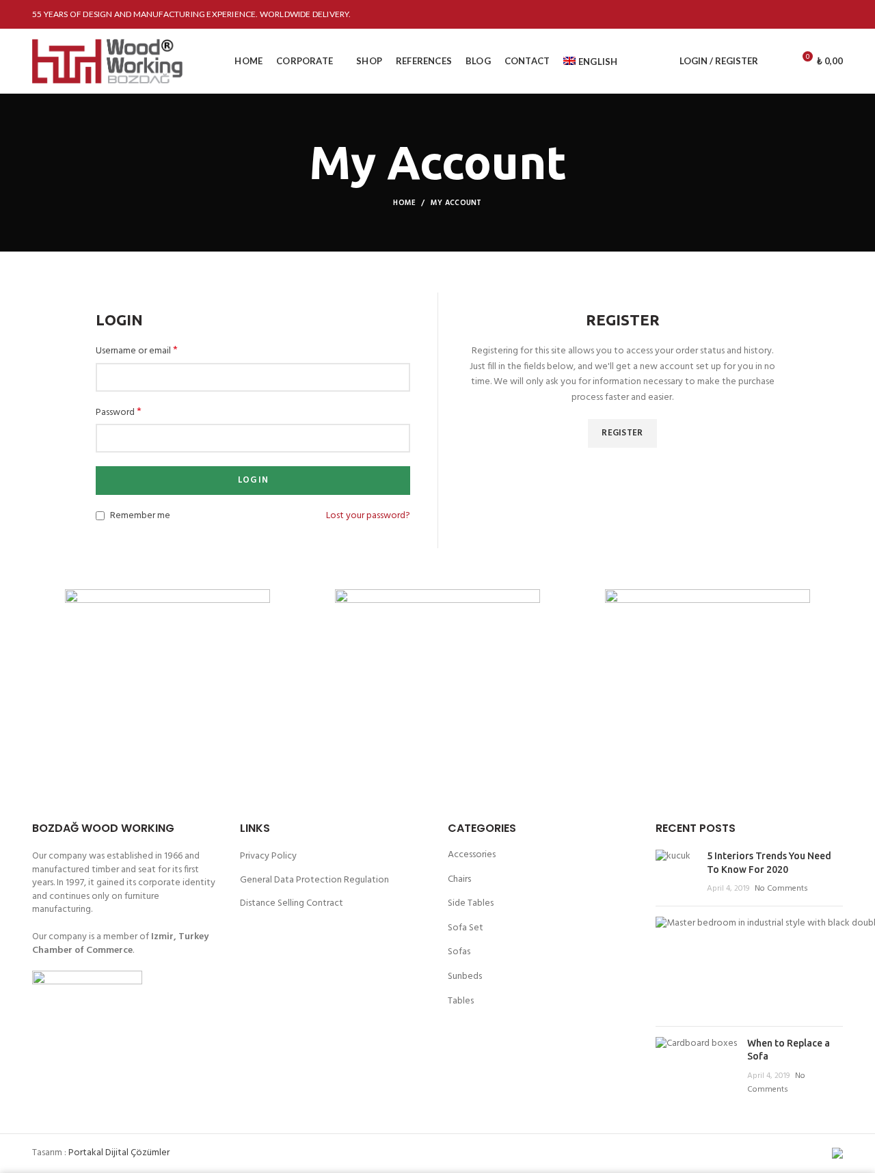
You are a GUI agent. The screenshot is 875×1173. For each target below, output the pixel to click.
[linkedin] (817, 14)
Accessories (472, 855)
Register (622, 433)
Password (119, 412)
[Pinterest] (800, 14)
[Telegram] (834, 14)
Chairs (459, 879)
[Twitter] (783, 14)
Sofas (459, 952)
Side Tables (471, 903)
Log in (253, 480)
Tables (461, 1001)
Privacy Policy (268, 856)
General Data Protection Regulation (314, 880)
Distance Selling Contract (291, 904)
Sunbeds (465, 976)
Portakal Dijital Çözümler (119, 1153)
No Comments (781, 888)
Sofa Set (465, 928)
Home (404, 203)
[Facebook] (766, 14)
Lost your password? (368, 516)
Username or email (137, 351)
